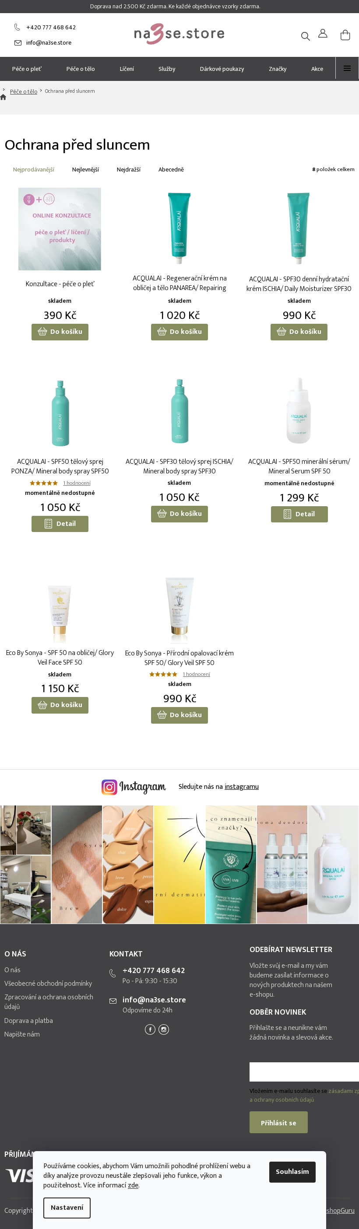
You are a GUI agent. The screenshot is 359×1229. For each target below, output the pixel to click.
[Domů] (3, 102)
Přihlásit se (278, 1123)
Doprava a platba (28, 1021)
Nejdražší (129, 170)
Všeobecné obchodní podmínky (48, 984)
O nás (12, 970)
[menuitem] (27, 69)
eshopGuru (339, 1211)
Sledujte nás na (218, 787)
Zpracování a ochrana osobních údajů (48, 1002)
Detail (66, 524)
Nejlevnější (85, 170)
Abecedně (171, 170)
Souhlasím (292, 1172)
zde (133, 1185)
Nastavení (67, 1208)
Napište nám (22, 1035)
